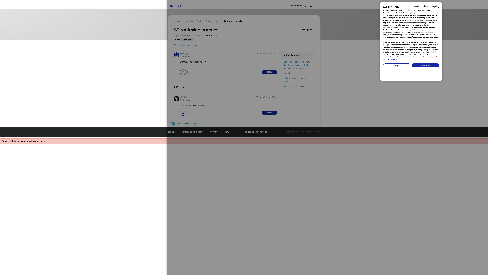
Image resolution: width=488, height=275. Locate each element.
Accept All (425, 66)
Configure (397, 66)
